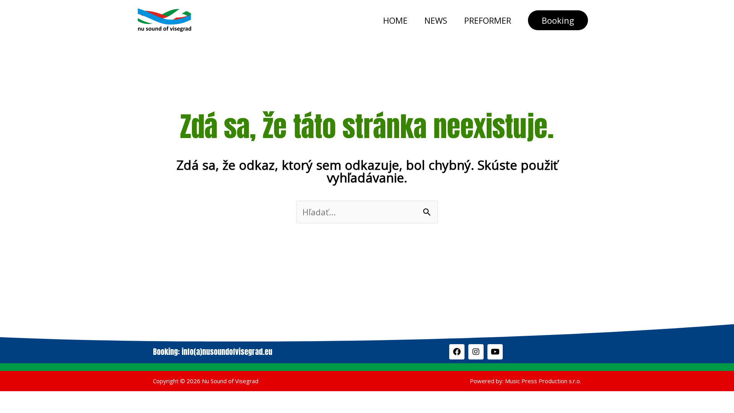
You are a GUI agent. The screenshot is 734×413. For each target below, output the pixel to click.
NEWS (435, 20)
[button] (558, 20)
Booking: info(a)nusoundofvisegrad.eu (212, 352)
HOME (395, 20)
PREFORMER (487, 20)
